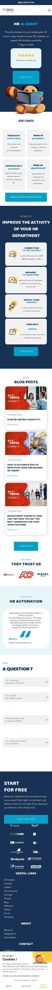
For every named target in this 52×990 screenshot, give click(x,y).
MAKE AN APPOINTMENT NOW (26, 197)
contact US (26, 546)
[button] (49, 10)
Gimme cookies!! (43, 986)
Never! (8, 986)
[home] (8, 10)
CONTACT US (26, 77)
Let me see (26, 986)
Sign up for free (26, 2)
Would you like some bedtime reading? (21, 976)
